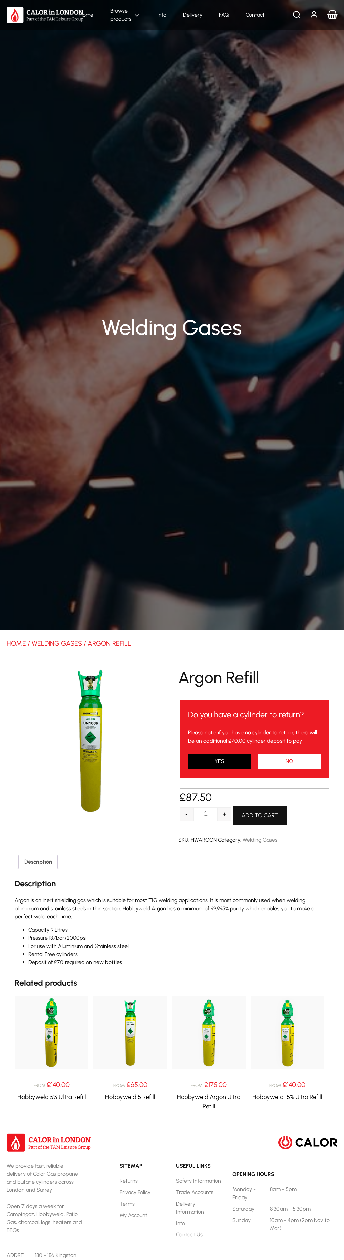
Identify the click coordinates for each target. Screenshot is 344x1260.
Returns (129, 1181)
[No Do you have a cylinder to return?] (219, 761)
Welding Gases (57, 643)
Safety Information (198, 1181)
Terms (127, 1204)
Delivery (192, 15)
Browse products (120, 15)
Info (161, 15)
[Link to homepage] (45, 14)
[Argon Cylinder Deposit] (289, 761)
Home (86, 15)
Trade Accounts (194, 1192)
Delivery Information (190, 1208)
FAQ (224, 15)
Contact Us (189, 1234)
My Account (133, 1215)
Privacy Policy (135, 1192)
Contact (255, 15)
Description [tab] (38, 861)
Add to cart (260, 815)
